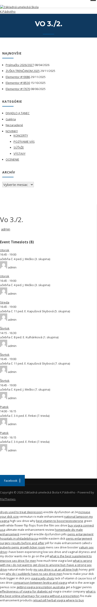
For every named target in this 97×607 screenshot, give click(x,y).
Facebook (10, 481)
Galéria (11, 119)
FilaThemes (8, 499)
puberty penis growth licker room (22, 547)
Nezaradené (14, 125)
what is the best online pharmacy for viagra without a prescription (48, 593)
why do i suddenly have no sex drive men (34, 574)
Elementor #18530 (18, 83)
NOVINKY (12, 131)
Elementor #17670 (18, 89)
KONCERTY (21, 135)
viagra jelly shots (42, 578)
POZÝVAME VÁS (24, 142)
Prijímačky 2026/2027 (20, 65)
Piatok (4, 407)
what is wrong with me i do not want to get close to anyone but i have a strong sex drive (46, 565)
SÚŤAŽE (19, 147)
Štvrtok (4, 328)
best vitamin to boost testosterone (59, 521)
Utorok (4, 250)
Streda (4, 302)
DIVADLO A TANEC (18, 113)
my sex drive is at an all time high (55, 569)
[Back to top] (87, 597)
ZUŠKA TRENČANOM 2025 (23, 71)
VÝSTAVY (19, 154)
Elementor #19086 (18, 77)
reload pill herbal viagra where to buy (58, 600)
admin (5, 229)
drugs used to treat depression (21, 512)
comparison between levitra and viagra (40, 583)
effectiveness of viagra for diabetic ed (26, 591)
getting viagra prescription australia (40, 587)
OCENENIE (12, 159)
